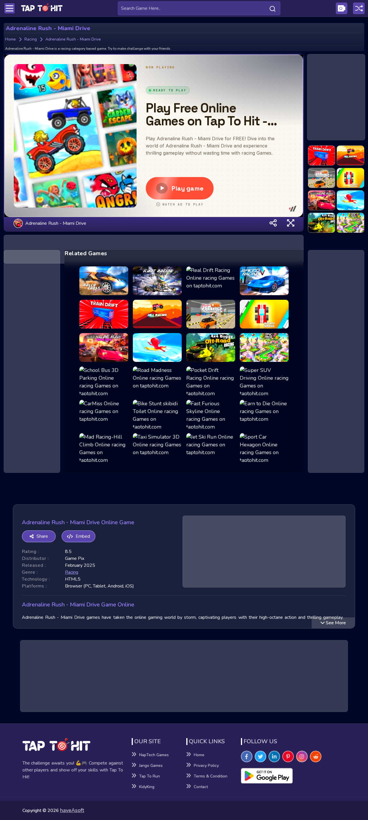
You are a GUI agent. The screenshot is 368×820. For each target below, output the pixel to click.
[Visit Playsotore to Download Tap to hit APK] (293, 775)
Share (42, 536)
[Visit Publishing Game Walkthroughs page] (341, 8)
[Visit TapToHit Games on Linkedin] (274, 756)
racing (71, 572)
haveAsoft (72, 810)
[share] (273, 223)
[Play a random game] (359, 8)
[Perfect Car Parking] (321, 178)
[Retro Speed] (350, 178)
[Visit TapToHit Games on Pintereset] (288, 756)
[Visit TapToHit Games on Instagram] (302, 756)
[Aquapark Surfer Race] (350, 201)
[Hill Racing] (350, 156)
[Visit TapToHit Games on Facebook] (246, 756)
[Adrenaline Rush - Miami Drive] (321, 201)
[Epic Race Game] (350, 223)
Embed (83, 536)
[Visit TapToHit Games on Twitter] (260, 756)
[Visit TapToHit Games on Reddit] (315, 756)
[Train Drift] (321, 156)
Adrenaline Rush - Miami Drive (55, 223)
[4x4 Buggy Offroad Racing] (321, 223)
